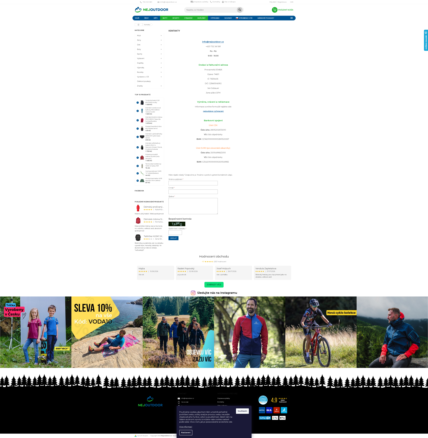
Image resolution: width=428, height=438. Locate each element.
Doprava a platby (201, 2)
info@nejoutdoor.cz (213, 41)
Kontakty (216, 2)
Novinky (140, 72)
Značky (140, 86)
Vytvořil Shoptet (142, 436)
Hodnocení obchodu (214, 256)
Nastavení (185, 432)
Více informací (185, 427)
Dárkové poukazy (144, 81)
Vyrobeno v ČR (143, 77)
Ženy (139, 40)
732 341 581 (184, 402)
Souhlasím (242, 411)
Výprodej (140, 68)
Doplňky (140, 63)
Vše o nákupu (230, 2)
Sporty (139, 54)
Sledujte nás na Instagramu (217, 292)
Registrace (282, 2)
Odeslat (173, 238)
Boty (139, 49)
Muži (139, 36)
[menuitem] (137, 18)
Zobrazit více (214, 285)
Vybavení (140, 58)
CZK (291, 2)
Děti (138, 45)
